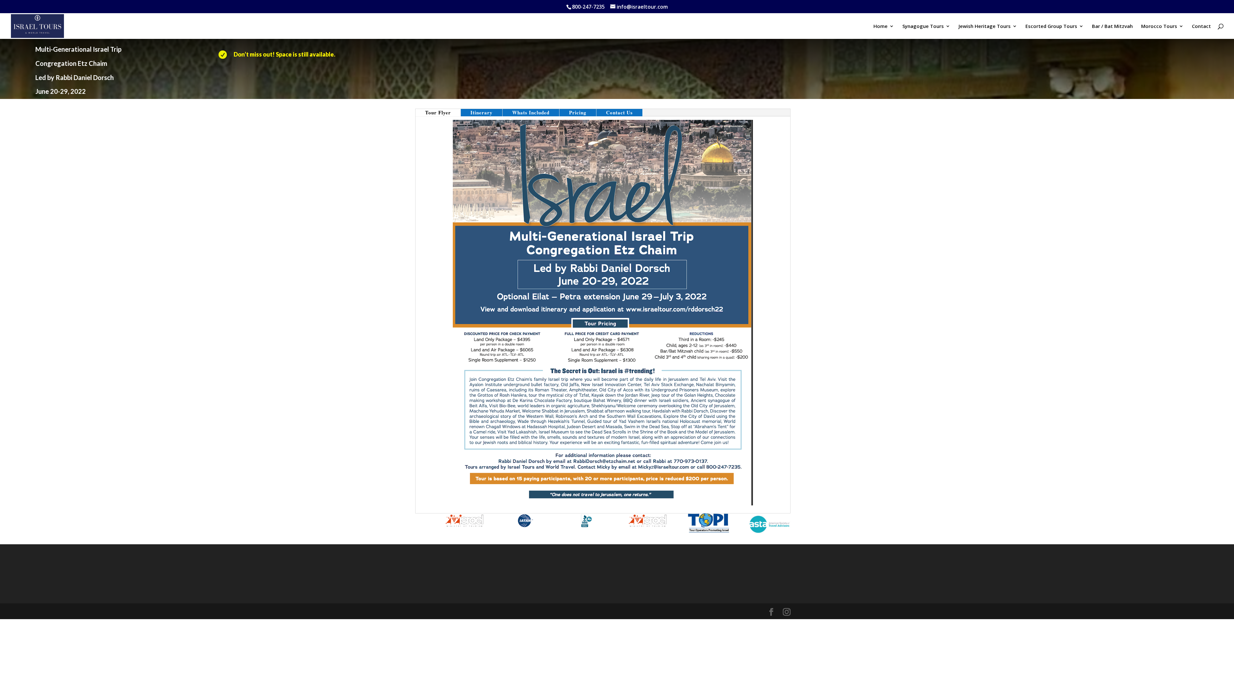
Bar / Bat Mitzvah (1112, 26)
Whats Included (531, 112)
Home (880, 26)
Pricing (577, 112)
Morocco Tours (1159, 26)
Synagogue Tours (923, 26)
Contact (1201, 26)
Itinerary (481, 112)
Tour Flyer (438, 112)
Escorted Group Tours (1051, 26)
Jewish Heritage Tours (985, 26)
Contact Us (619, 112)
